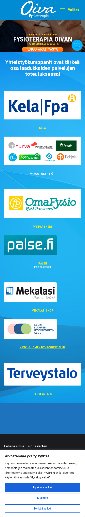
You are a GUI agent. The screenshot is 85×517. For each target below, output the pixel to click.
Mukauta (42, 497)
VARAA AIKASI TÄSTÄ (42, 49)
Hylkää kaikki (42, 508)
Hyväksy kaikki (42, 487)
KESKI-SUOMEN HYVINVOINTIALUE (42, 347)
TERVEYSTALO (42, 394)
